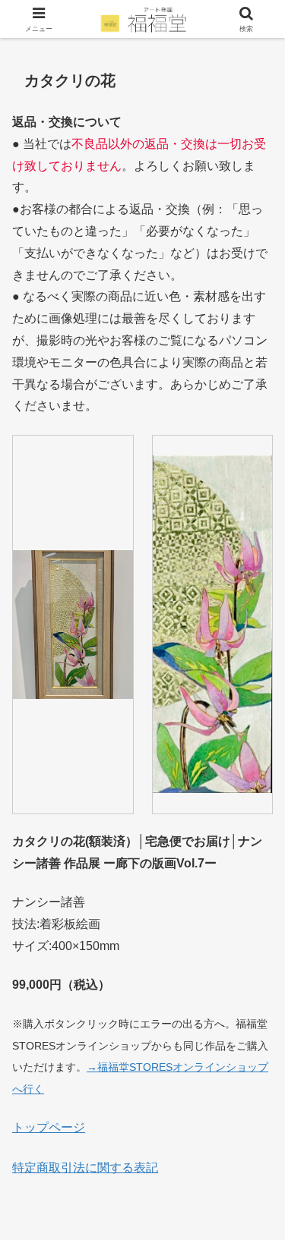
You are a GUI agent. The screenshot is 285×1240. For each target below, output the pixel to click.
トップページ (48, 1127)
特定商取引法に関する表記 (85, 1167)
